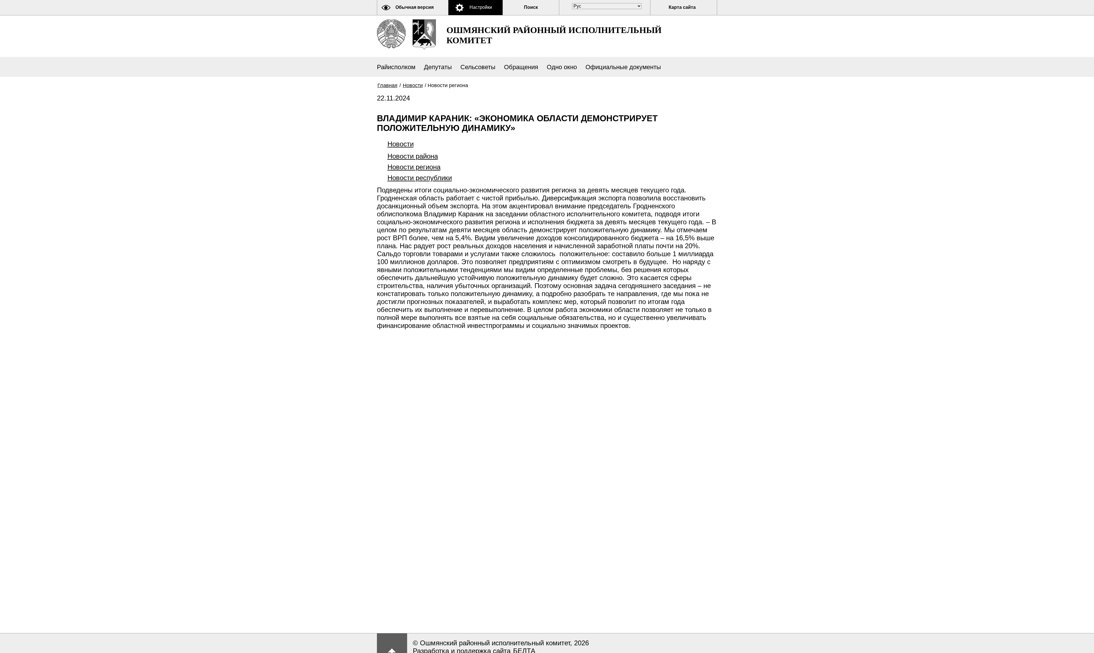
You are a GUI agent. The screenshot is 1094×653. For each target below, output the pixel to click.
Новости (413, 85)
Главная (387, 85)
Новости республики (419, 178)
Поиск (531, 7)
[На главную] (391, 33)
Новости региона (413, 167)
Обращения (521, 67)
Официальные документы (623, 67)
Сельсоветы (477, 67)
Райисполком (396, 67)
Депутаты (438, 67)
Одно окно (562, 67)
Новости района (412, 156)
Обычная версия (414, 7)
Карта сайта (682, 7)
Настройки (481, 7)
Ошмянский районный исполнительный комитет (554, 35)
